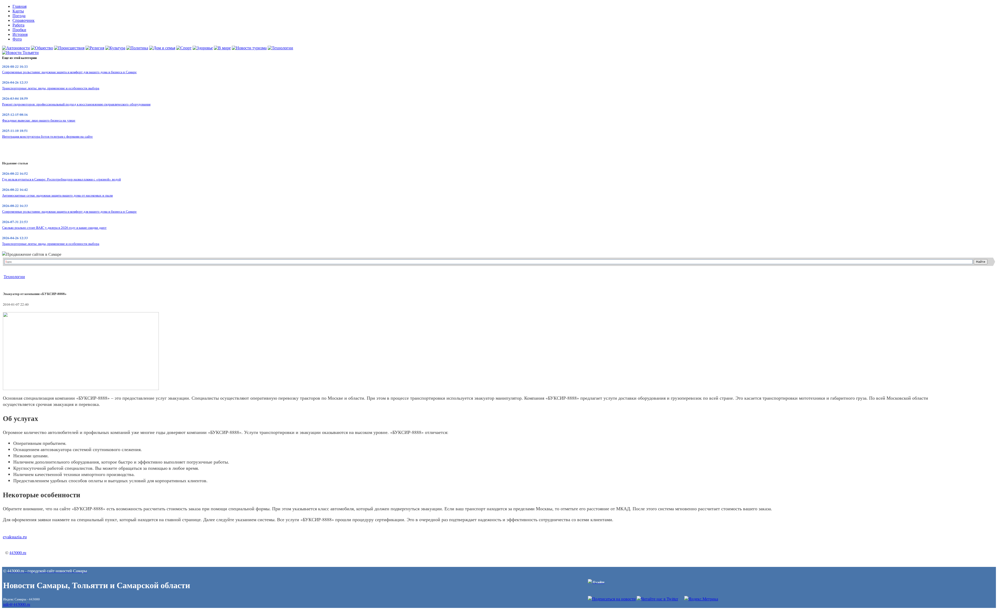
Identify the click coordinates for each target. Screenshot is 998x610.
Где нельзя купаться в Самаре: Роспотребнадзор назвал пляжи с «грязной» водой (61, 179)
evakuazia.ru (15, 536)
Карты (18, 11)
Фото (17, 39)
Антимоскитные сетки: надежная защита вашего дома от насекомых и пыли (57, 195)
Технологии (14, 276)
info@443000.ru (16, 604)
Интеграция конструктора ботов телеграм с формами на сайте (47, 136)
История (20, 34)
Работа (18, 25)
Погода (18, 16)
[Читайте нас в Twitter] (657, 598)
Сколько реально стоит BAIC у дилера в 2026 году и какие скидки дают (54, 227)
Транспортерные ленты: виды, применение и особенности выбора (50, 88)
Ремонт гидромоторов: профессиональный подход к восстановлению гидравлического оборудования (76, 104)
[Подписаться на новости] (612, 598)
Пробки (19, 30)
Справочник (23, 20)
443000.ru (17, 552)
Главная (19, 6)
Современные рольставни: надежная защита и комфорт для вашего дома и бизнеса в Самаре (69, 72)
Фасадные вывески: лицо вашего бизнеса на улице (38, 120)
